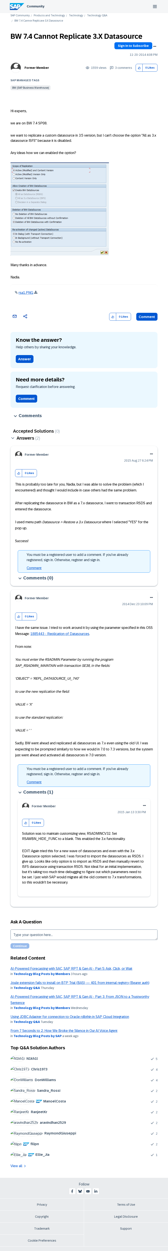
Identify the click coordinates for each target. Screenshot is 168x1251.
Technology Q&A (97, 15)
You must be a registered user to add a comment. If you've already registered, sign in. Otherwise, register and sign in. (77, 557)
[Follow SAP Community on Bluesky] (80, 1191)
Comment (147, 317)
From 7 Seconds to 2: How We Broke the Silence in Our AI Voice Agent (63, 1031)
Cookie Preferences (42, 1240)
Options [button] (154, 46)
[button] (139, 68)
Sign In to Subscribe (133, 45)
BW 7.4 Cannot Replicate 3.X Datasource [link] (38, 20)
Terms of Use (126, 1204)
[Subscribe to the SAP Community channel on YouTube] (88, 1191)
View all (16, 1166)
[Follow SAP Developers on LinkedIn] (96, 1191)
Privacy (42, 1204)
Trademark (42, 1228)
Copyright (42, 1216)
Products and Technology (49, 15)
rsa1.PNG (26, 293)
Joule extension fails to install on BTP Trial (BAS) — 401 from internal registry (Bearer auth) (79, 983)
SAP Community (20, 15)
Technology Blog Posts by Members (42, 974)
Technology (76, 15)
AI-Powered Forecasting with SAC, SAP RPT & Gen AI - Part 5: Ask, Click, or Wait (71, 968)
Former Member (36, 67)
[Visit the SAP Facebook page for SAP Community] (72, 1191)
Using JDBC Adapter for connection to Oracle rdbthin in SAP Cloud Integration (69, 1017)
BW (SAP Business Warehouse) (30, 87)
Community (35, 6)
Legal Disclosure (126, 1216)
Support (126, 1228)
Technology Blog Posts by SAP (38, 1036)
